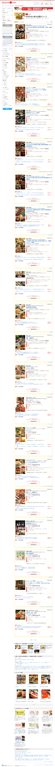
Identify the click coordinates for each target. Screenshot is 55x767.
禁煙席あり (43, 666)
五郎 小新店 (51, 636)
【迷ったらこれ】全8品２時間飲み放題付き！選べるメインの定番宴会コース (27, 352)
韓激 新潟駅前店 (30, 553)
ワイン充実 (47, 667)
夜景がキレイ (29, 668)
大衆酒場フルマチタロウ (31, 59)
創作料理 (31, 662)
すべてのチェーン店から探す (48, 761)
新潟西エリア (25, 659)
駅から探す (24, 752)
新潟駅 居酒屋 (36, 755)
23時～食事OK (20, 668)
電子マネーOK (38, 667)
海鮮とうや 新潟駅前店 (31, 492)
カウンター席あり (6, 75)
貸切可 (44, 668)
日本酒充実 (5, 96)
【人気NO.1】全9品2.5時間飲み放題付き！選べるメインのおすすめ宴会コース (27, 353)
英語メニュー (48, 668)
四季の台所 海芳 (42, 684)
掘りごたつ (24, 666)
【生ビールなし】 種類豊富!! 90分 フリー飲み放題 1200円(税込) (25, 568)
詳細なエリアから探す (18, 752)
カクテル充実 (30, 667)
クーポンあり (6, 92)
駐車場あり (33, 669)
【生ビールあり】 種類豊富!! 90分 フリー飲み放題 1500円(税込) (25, 567)
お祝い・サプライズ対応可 (7, 106)
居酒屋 (21, 662)
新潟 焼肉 (50, 755)
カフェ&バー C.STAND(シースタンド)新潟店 (36, 89)
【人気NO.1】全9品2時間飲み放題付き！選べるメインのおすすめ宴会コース (27, 323)
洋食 (36, 662)
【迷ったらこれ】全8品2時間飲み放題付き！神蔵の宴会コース (25, 322)
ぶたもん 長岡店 (30, 368)
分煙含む (6, 85)
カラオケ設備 (40, 668)
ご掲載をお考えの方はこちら (23, 765)
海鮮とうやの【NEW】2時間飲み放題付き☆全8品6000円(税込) (25, 508)
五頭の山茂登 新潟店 (43, 699)
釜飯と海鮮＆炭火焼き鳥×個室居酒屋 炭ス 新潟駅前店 (46, 203)
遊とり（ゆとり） (30, 400)
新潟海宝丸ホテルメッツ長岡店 (33, 112)
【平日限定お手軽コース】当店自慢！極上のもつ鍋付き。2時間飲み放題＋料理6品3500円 (29, 259)
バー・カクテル (25, 663)
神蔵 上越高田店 (30, 338)
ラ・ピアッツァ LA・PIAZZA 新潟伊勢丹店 (47, 486)
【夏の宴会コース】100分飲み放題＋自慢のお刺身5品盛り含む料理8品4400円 (27, 627)
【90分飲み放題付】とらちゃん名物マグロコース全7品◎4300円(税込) (26, 538)
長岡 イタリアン (41, 756)
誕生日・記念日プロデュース (20, 728)
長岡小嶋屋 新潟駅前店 (31, 684)
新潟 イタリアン (21, 755)
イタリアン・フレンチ (40, 662)
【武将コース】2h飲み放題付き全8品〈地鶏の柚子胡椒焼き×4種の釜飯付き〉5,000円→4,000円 (30, 44)
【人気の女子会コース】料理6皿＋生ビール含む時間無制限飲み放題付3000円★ (28, 477)
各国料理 (21, 663)
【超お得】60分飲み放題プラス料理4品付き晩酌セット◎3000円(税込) (26, 537)
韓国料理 (46, 662)
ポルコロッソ (29, 430)
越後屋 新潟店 (51, 268)
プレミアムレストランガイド (47, 728)
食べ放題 (5, 65)
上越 (30, 659)
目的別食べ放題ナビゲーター (47, 716)
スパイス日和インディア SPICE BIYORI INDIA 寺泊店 (46, 606)
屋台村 (27, 274)
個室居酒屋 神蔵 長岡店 (31, 307)
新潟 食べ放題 (41, 755)
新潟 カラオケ (36, 756)
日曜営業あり (25, 668)
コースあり (5, 66)
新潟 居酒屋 (16, 755)
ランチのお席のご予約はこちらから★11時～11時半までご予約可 (25, 476)
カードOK (5, 102)
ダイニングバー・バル (26, 662)
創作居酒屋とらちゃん (31, 523)
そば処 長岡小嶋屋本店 (19, 684)
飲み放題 (5, 64)
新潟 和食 (21, 756)
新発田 (33, 659)
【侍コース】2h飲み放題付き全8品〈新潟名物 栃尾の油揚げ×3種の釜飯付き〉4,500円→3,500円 (30, 43)
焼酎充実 (5, 97)
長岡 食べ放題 (18, 756)
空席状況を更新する (34, 135)
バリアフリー (29, 669)
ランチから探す (28, 752)
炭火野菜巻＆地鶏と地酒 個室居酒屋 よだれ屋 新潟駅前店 (46, 171)
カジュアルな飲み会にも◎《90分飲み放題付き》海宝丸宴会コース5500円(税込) (28, 129)
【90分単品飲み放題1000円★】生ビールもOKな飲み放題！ (25, 383)
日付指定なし (5, 48)
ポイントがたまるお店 (7, 58)
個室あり (5, 71)
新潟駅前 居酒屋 (27, 755)
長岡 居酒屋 (31, 755)
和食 (33, 662)
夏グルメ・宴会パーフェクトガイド (20, 716)
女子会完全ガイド (33, 716)
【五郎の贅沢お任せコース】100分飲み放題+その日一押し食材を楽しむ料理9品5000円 (29, 626)
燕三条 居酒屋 (46, 755)
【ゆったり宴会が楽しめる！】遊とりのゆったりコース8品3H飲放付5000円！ (27, 414)
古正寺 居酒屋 (31, 756)
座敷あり (5, 74)
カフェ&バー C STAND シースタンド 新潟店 (47, 106)
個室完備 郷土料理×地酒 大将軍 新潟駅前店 (47, 53)
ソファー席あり (6, 76)
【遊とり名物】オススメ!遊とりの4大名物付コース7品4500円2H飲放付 (26, 415)
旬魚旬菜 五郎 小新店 (31, 612)
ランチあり (18, 667)
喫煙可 (5, 84)
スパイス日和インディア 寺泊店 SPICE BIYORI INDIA (38, 583)
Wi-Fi (36, 669)
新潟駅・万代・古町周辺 (18, 659)
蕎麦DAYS (29, 699)
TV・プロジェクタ (35, 668)
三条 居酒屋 (46, 756)
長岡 (28, 659)
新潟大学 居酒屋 (26, 756)
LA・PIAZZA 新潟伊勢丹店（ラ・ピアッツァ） (36, 462)
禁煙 (4, 81)
